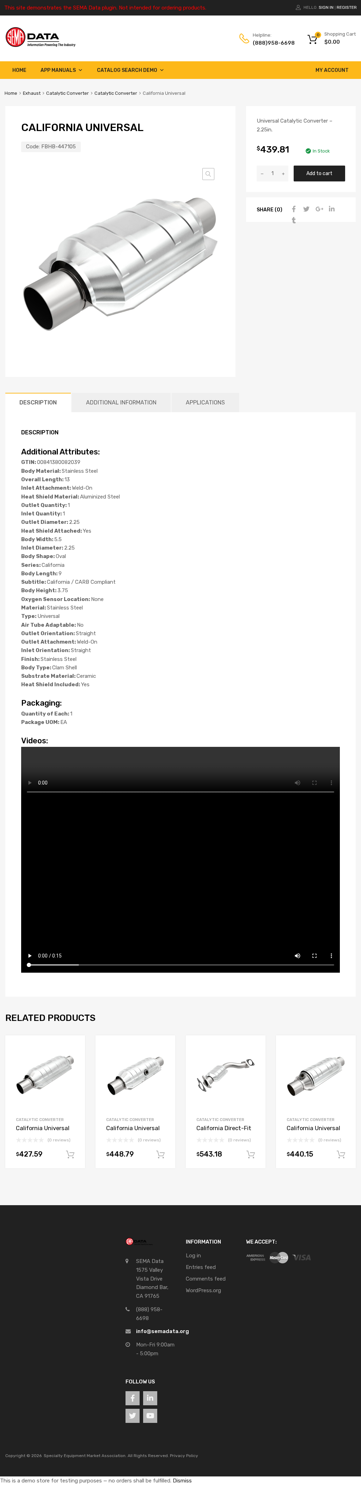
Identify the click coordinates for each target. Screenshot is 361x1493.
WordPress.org (203, 1290)
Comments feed (206, 1279)
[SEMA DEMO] (40, 45)
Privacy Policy (184, 1455)
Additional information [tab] (121, 402)
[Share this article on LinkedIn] (331, 209)
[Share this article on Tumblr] (293, 220)
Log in (193, 1255)
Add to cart (319, 173)
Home (19, 70)
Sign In (326, 7)
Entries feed (201, 1267)
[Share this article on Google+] (318, 209)
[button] (208, 174)
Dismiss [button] (182, 1480)
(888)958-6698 (270, 43)
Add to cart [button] (70, 1154)
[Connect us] (133, 1398)
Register (347, 7)
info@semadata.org (162, 1331)
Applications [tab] (205, 402)
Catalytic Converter (67, 93)
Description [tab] (38, 402)
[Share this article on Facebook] (293, 209)
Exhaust (32, 93)
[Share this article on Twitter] (305, 209)
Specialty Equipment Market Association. (85, 1455)
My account (332, 70)
